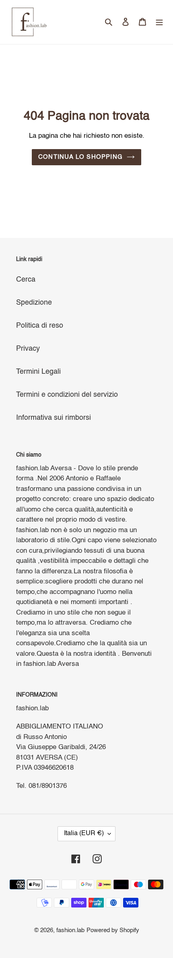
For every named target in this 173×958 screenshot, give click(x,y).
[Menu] (159, 22)
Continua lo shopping (80, 157)
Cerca (25, 279)
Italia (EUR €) (84, 833)
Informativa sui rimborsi (53, 417)
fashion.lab (70, 930)
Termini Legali (38, 371)
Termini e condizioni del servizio (67, 394)
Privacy (28, 348)
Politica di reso (39, 325)
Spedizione (34, 302)
